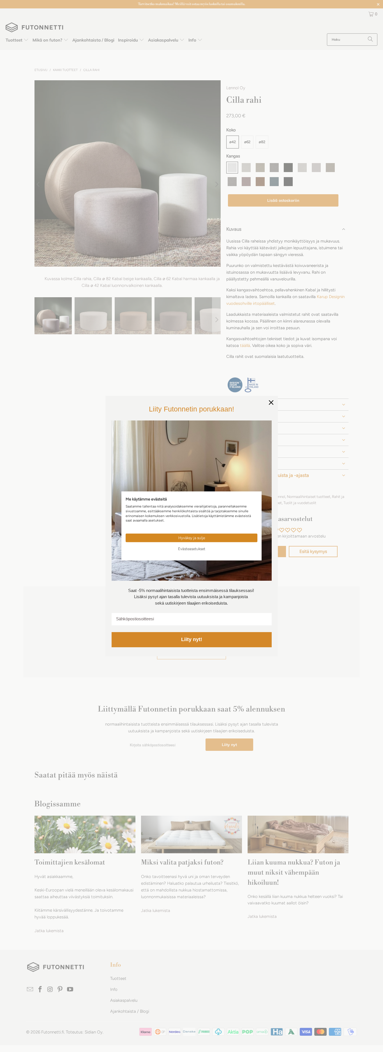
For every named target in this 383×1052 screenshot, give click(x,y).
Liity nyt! (191, 639)
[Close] (271, 402)
